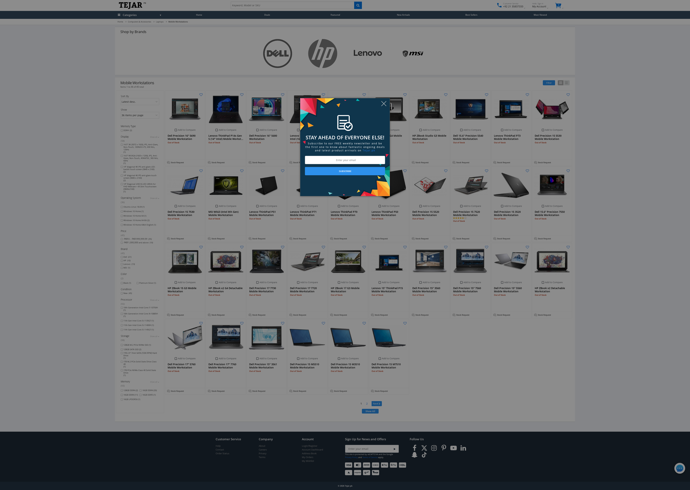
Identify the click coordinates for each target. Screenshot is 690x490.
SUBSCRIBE (345, 171)
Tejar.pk (369, 150)
